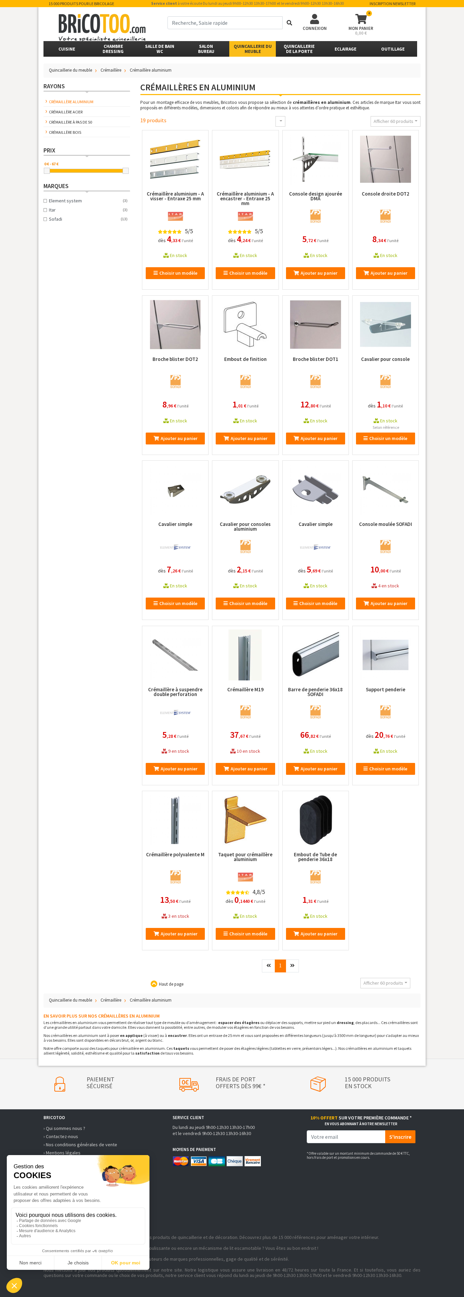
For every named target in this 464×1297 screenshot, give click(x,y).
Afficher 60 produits (393, 121)
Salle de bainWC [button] (159, 48)
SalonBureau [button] (206, 48)
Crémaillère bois (65, 132)
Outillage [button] (393, 49)
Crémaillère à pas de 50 (70, 122)
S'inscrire (400, 1136)
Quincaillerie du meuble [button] (253, 48)
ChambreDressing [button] (113, 48)
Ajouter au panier (319, 273)
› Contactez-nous (60, 1136)
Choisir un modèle (178, 273)
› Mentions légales (62, 1153)
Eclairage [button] (345, 49)
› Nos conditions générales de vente (80, 1144)
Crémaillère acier (66, 111)
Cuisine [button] (66, 49)
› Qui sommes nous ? (64, 1128)
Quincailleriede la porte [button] (299, 48)
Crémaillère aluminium (71, 101)
